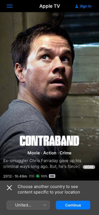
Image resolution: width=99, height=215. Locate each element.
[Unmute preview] (84, 23)
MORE (89, 167)
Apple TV (49, 6)
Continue (73, 205)
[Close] (9, 187)
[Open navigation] (13, 6)
